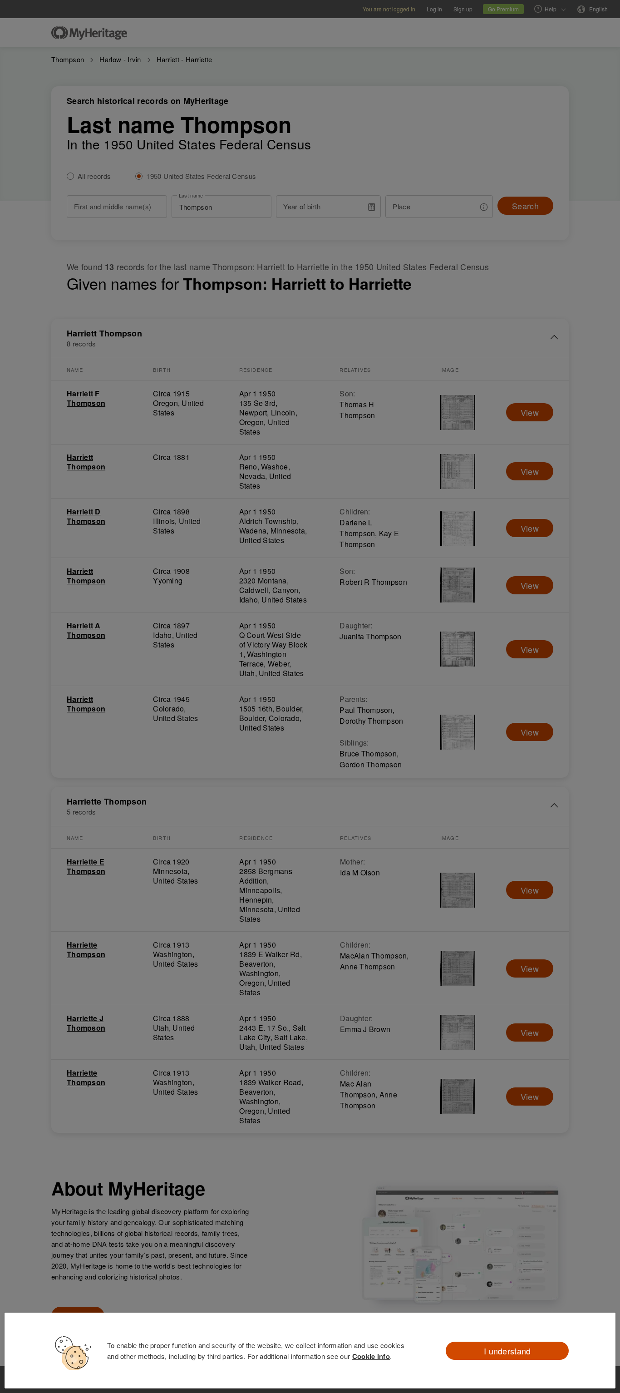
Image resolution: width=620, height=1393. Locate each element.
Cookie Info (371, 1356)
